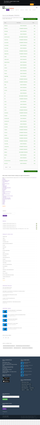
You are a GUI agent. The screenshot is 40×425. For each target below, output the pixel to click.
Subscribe (5, 399)
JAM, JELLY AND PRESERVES (7, 264)
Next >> (6, 167)
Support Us (23, 389)
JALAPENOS (4, 255)
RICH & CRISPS (5, 273)
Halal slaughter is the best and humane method (16, 314)
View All (3, 206)
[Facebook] (3, 414)
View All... (4, 280)
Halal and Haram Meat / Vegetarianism (15, 310)
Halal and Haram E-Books (25, 382)
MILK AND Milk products (5, 183)
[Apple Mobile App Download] (6, 381)
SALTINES (4, 179)
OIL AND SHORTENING (6, 250)
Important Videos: (7, 308)
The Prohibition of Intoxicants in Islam (10, 294)
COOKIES (4, 271)
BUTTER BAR (4, 188)
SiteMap (27, 389)
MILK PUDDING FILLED (5, 180)
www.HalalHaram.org (5, 417)
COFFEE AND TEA (5, 181)
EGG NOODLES (5, 266)
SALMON (4, 259)
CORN (3, 238)
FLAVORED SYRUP (5, 241)
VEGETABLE (4, 262)
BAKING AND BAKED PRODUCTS (8, 243)
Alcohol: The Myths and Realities (9, 298)
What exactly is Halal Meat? (13, 323)
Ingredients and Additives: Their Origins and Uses (9, 372)
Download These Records (31, 171)
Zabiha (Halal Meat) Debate (12, 319)
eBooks (4, 221)
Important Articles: (7, 285)
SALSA (4, 278)
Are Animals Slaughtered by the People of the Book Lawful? (14, 291)
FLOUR (4, 252)
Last (10, 167)
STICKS (4, 245)
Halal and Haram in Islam (7, 287)
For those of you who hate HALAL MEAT (27, 375)
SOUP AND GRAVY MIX (6, 257)
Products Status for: (8, 234)
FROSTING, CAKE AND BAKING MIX (8, 269)
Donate (31, 389)
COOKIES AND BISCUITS (6, 276)
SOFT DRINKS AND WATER (6, 187)
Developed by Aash (11, 417)
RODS (3, 248)
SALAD (3, 182)
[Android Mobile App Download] (6, 378)
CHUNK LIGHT (4, 185)
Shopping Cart (33, 1)
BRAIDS (3, 184)
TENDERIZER (4, 186)
